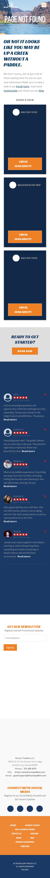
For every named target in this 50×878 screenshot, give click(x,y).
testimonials (10, 90)
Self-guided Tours (25, 829)
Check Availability (23, 164)
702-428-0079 (29, 768)
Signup (10, 647)
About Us (16, 833)
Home (13, 825)
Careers (25, 846)
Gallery (34, 833)
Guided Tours (32, 825)
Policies (25, 869)
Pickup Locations (25, 842)
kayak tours (22, 86)
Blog (18, 837)
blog (41, 90)
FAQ (32, 837)
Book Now (25, 351)
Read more (10, 419)
